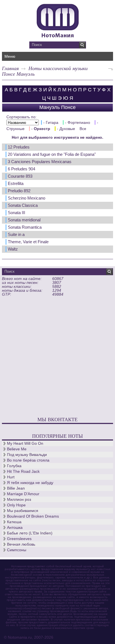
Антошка (15, 527)
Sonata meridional (24, 219)
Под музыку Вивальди (27, 454)
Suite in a (16, 234)
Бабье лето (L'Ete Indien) (29, 533)
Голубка (14, 466)
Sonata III (16, 212)
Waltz (13, 249)
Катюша (14, 522)
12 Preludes (19, 147)
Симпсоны (16, 550)
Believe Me (17, 449)
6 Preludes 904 (21, 168)
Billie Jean (16, 488)
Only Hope (16, 505)
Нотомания (57, 20)
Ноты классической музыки (58, 68)
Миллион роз (19, 499)
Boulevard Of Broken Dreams (33, 516)
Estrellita (15, 183)
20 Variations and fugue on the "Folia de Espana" (52, 154)
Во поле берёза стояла (28, 460)
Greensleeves (19, 538)
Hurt (11, 477)
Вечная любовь (21, 544)
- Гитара (50, 122)
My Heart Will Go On (25, 443)
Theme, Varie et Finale (28, 241)
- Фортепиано (77, 122)
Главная (10, 68)
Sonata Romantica (25, 227)
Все (83, 128)
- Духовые (66, 128)
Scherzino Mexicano (26, 198)
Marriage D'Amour (23, 494)
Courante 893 (20, 176)
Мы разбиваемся (22, 510)
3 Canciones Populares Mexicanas (39, 161)
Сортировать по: (21, 117)
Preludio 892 (19, 190)
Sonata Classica (23, 205)
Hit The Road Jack (23, 471)
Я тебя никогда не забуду (30, 482)
